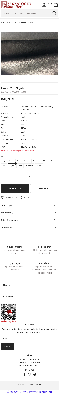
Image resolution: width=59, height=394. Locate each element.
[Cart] (55, 4)
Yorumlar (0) (7, 213)
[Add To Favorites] (9, 197)
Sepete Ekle (15, 188)
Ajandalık (25, 109)
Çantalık (24, 107)
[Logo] (16, 5)
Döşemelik (35, 107)
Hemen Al (44, 188)
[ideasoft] (13, 391)
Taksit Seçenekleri (10, 220)
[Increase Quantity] (54, 177)
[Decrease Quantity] (5, 177)
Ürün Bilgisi (6, 206)
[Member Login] (43, 4)
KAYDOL (7, 347)
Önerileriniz (7, 228)
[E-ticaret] (29, 392)
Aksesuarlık (46, 107)
